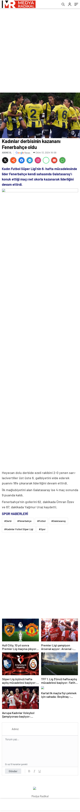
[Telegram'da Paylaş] (29, 160)
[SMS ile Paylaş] (62, 160)
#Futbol (41, 520)
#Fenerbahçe (24, 520)
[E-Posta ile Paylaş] (54, 160)
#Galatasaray (58, 520)
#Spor (42, 529)
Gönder (13, 771)
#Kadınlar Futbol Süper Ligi (18, 529)
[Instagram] (38, 160)
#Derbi (8, 520)
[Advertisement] (40, 50)
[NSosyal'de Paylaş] (13, 160)
